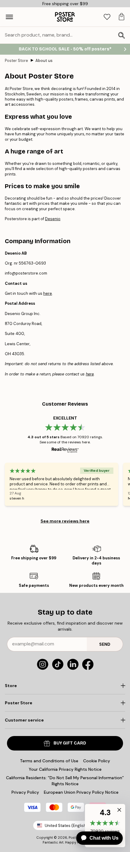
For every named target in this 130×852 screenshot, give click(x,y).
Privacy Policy (25, 792)
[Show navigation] (9, 17)
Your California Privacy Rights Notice (65, 769)
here (47, 293)
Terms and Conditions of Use (49, 761)
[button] (118, 811)
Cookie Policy (96, 761)
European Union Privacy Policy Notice (81, 792)
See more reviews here (65, 521)
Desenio (52, 218)
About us (44, 60)
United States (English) (66, 825)
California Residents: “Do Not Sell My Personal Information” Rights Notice (65, 780)
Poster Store (16, 60)
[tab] (107, 17)
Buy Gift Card (70, 743)
